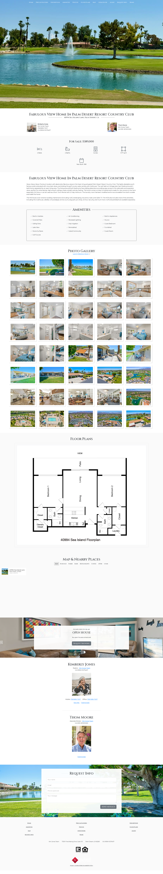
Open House (102, 2)
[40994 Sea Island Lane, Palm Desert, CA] (23, 267)
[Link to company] (81, 860)
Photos (75, 2)
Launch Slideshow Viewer (81, 254)
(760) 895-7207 (92, 699)
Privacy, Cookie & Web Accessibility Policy (81, 865)
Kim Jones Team (84, 668)
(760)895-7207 (76, 699)
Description (55, 2)
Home (31, 2)
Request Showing (81, 643)
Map (94, 2)
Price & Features (42, 2)
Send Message (108, 807)
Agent (112, 2)
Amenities (66, 2)
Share (132, 2)
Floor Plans (85, 2)
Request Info (122, 2)
